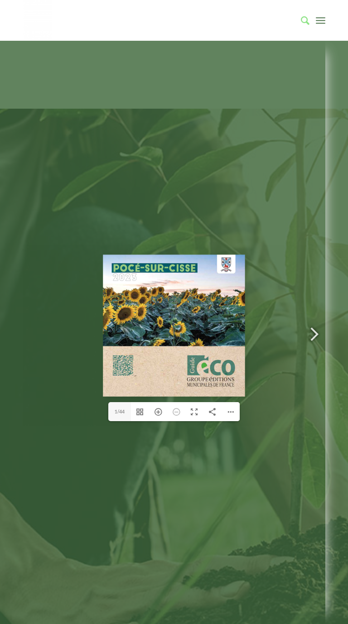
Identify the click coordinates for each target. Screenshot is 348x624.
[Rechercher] (300, 20)
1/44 (120, 411)
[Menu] (320, 20)
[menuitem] (300, 20)
